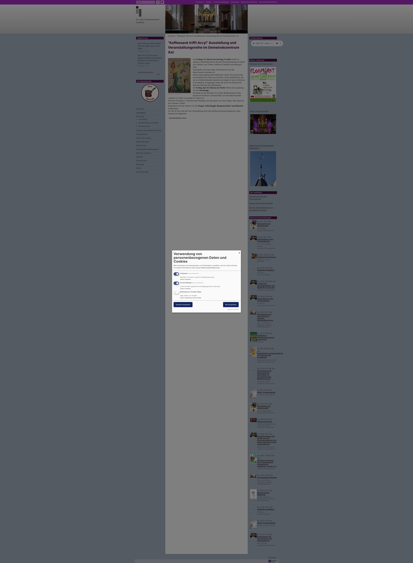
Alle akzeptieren (231, 305)
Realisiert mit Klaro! (233, 309)
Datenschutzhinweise (208, 268)
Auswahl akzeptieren (183, 305)
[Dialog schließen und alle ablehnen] (239, 251)
